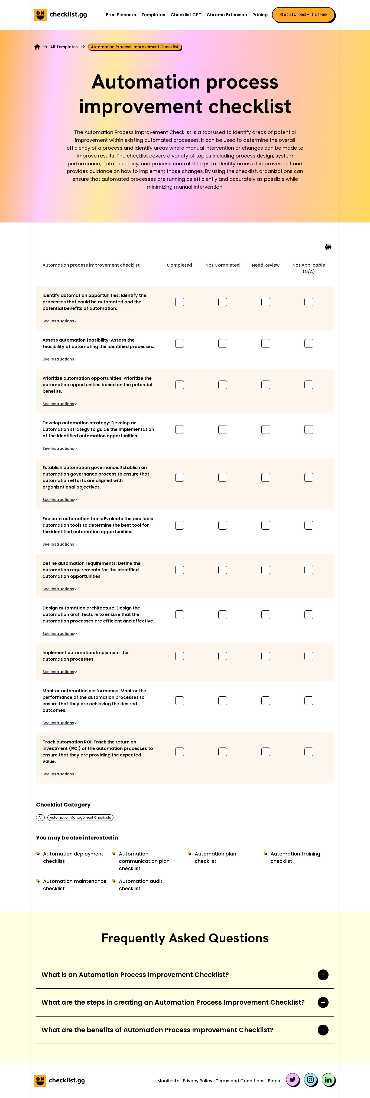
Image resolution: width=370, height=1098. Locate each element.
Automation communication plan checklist (144, 861)
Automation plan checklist (215, 857)
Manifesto (168, 1081)
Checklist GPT (186, 15)
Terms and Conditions (240, 1081)
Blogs (274, 1081)
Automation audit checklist (141, 885)
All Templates (64, 47)
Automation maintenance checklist (74, 885)
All (40, 817)
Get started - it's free (303, 14)
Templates (153, 15)
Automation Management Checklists (80, 817)
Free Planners (121, 15)
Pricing (260, 15)
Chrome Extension (227, 15)
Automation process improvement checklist (134, 47)
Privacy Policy (197, 1081)
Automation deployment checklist (73, 857)
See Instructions (58, 321)
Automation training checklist (295, 857)
